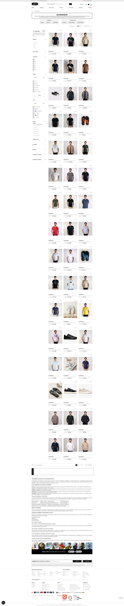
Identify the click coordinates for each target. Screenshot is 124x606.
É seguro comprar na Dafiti (74, 588)
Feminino (77, 561)
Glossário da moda (45, 588)
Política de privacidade (74, 586)
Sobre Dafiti (59, 585)
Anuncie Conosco (73, 589)
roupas (42, 22)
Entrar (81, 4)
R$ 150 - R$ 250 (35, 129)
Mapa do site (44, 587)
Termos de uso (44, 589)
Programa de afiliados (74, 585)
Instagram (34, 586)
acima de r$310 (80, 22)
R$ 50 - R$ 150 (35, 127)
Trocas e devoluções (46, 586)
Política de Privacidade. (79, 565)
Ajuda (83, 571)
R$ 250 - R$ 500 (35, 131)
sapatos (48, 22)
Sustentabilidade (73, 584)
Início (33, 11)
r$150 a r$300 (72, 22)
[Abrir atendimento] (3, 602)
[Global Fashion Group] (58, 592)
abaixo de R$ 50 (36, 125)
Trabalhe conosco (60, 587)
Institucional (59, 586)
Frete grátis (87, 584)
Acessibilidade (60, 584)
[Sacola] (91, 5)
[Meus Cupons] (87, 5)
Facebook (33, 585)
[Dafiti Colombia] (83, 592)
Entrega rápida (88, 586)
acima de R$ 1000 (36, 135)
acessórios (55, 22)
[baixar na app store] (71, 552)
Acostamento (37, 11)
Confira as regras (78, 604)
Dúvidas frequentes (45, 584)
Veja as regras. (50, 565)
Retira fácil (87, 589)
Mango (39, 572)
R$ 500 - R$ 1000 (36, 133)
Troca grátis (87, 588)
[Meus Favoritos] (89, 5)
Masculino (87, 561)
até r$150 (64, 22)
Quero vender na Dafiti (61, 589)
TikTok (33, 587)
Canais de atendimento (87, 0)
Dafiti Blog (33, 584)
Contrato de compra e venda (75, 587)
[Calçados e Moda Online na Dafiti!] (35, 4)
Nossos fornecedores (61, 588)
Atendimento (44, 585)
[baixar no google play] (78, 552)
